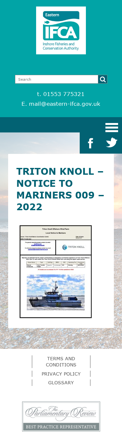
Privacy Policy (61, 373)
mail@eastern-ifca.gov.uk (64, 103)
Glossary (61, 382)
